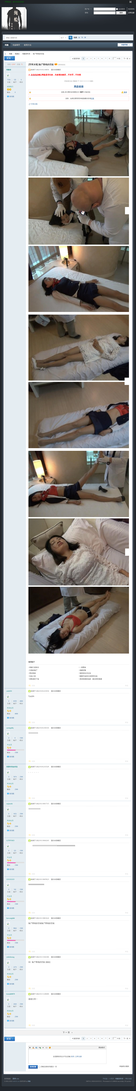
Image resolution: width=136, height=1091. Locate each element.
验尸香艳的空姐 (38, 54)
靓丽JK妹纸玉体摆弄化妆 (88, 676)
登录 (72, 1056)
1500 (21, 738)
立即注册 (131, 13)
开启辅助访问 (128, 2)
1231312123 (10, 879)
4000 (21, 701)
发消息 (11, 96)
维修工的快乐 (34, 667)
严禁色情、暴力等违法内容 (14, 2)
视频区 (17, 54)
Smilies (49, 1047)
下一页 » (68, 1032)
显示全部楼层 (56, 70)
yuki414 (9, 691)
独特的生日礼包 (85, 673)
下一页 (126, 58)
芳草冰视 (34, 104)
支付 (125, 92)
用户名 (87, 9)
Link (40, 1047)
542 (15, 889)
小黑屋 (111, 1079)
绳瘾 (6, 45)
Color (33, 1047)
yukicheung (10, 957)
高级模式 (102, 1047)
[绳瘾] (14, 29)
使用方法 (27, 45)
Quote (43, 1047)
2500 (21, 777)
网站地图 (128, 1079)
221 (15, 851)
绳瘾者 (8, 70)
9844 (15, 928)
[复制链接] (61, 65)
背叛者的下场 (34, 679)
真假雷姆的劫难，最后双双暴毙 (91, 679)
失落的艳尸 (33, 670)
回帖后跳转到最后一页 (49, 1067)
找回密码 (131, 9)
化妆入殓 (32, 676)
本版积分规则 (124, 1066)
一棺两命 (83, 667)
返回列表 (76, 58)
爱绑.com (16, 1079)
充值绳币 (16, 45)
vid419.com (16, 1081)
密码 (86, 13)
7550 (8, 80)
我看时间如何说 (12, 767)
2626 (15, 1004)
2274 (15, 967)
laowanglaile (10, 918)
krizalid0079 (10, 994)
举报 (126, 686)
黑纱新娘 (32, 673)
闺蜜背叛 (83, 670)
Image (36, 1047)
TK (82, 37)
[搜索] (70, 37)
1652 (15, 814)
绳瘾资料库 (26, 54)
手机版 (105, 1079)
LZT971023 (10, 840)
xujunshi (9, 804)
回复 (92, 98)
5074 (15, 777)
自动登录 (121, 9)
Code (46, 1047)
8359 (15, 701)
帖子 (62, 38)
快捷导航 (124, 45)
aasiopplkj (10, 728)
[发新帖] (9, 58)
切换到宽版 (130, 2)
